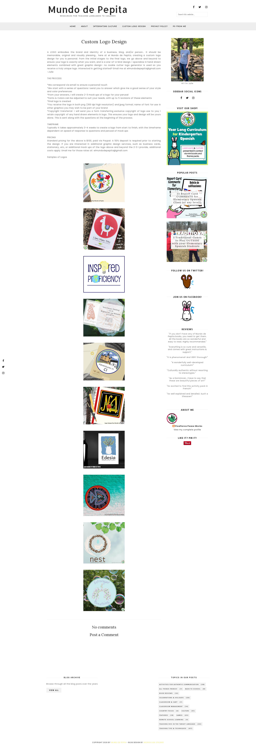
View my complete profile (187, 429)
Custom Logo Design (134, 26)
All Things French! (168, 689)
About (84, 26)
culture (185, 711)
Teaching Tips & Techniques (172, 728)
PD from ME (179, 26)
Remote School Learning (171, 720)
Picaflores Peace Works (188, 426)
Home (73, 26)
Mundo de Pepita (88, 9)
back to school (193, 689)
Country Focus (166, 711)
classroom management (171, 706)
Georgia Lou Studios (153, 742)
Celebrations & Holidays (171, 698)
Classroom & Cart (168, 702)
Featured (163, 715)
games (180, 715)
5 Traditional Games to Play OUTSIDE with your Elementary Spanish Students (187, 242)
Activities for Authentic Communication (179, 684)
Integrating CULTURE (105, 26)
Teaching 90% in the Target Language (177, 724)
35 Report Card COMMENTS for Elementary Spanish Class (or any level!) (187, 198)
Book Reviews (166, 693)
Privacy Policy (159, 26)
